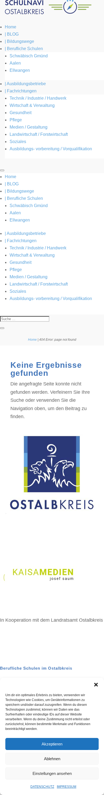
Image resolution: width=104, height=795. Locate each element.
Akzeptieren (52, 744)
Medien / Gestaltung (28, 127)
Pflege (16, 120)
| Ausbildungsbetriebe (25, 83)
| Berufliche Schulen (24, 48)
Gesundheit (20, 112)
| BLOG (12, 34)
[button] (96, 684)
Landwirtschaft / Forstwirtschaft (39, 134)
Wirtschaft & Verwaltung (32, 105)
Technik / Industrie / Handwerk (38, 98)
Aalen (15, 63)
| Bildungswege (19, 41)
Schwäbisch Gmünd (29, 56)
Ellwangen (20, 70)
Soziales (18, 141)
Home (10, 27)
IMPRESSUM (66, 787)
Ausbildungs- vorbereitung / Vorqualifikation (51, 149)
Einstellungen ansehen (52, 773)
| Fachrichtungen (21, 91)
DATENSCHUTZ (42, 787)
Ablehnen (52, 758)
